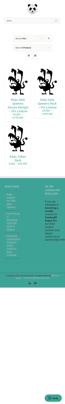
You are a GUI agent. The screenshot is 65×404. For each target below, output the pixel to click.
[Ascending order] (49, 38)
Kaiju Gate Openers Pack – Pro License (47, 103)
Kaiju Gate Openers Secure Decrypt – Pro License (18, 105)
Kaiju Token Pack (18, 158)
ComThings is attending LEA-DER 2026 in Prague (12, 221)
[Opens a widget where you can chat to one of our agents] (53, 398)
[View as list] (35, 56)
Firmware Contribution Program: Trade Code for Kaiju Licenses (12, 246)
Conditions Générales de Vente (36, 278)
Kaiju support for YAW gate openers (11, 201)
